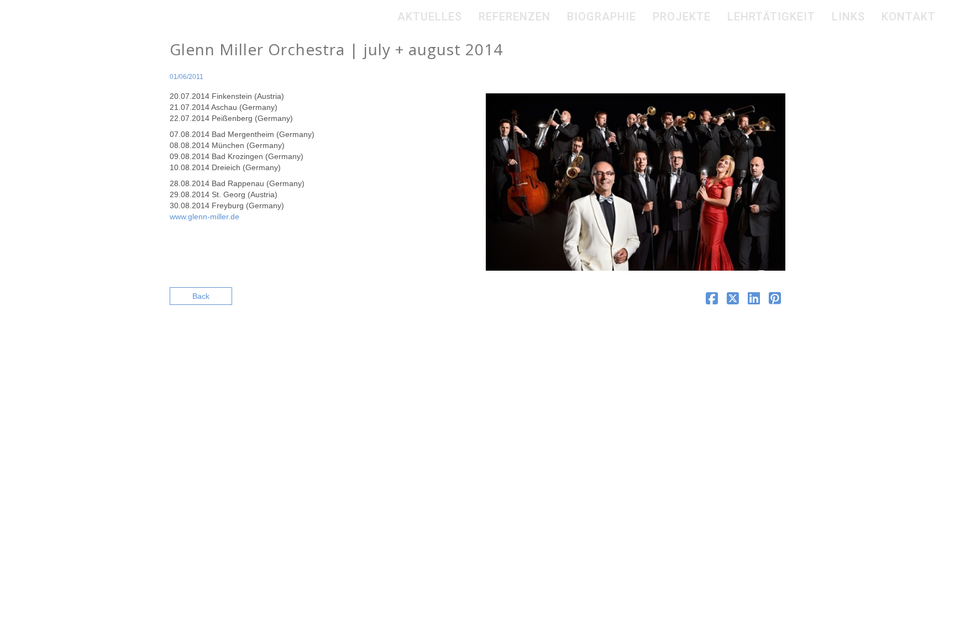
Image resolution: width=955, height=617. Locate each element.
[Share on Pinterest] (774, 300)
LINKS (848, 16)
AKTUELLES (429, 16)
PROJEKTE (682, 16)
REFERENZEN (514, 16)
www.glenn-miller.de (204, 216)
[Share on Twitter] (732, 300)
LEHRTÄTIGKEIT (771, 16)
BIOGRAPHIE (601, 16)
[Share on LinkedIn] (753, 300)
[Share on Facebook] (711, 300)
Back (200, 296)
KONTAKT (908, 16)
